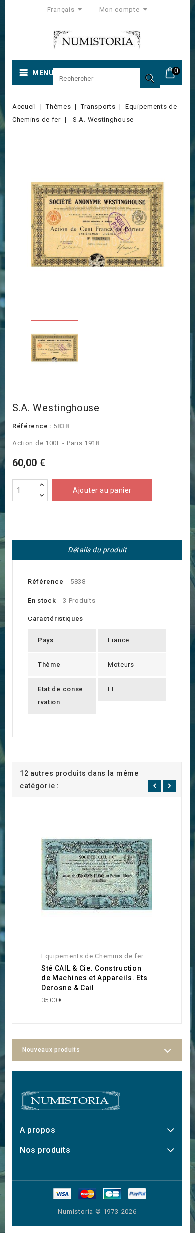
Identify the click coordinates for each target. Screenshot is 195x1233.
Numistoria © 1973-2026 (97, 1211)
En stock (42, 600)
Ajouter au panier (102, 490)
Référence (46, 581)
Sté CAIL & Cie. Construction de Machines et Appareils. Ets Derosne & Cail (95, 978)
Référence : (32, 426)
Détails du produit (97, 550)
